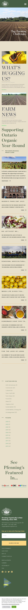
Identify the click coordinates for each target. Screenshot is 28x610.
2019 (7, 435)
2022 (7, 427)
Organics (8, 404)
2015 (7, 446)
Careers (4, 563)
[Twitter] (9, 572)
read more (5, 181)
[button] (25, 4)
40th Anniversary (10, 385)
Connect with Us (7, 556)
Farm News (9, 396)
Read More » (4, 89)
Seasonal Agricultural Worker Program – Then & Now (14, 261)
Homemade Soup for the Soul (14, 321)
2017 (7, 440)
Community (9, 387)
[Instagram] (6, 572)
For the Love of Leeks (13, 351)
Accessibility (5, 565)
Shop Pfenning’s (6, 548)
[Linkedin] (12, 572)
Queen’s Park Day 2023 (13, 201)
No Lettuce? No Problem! (10, 231)
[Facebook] (2, 572)
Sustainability (9, 407)
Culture (8, 390)
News (7, 401)
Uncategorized (10, 412)
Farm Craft (9, 393)
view (22, 210)
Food (7, 398)
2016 (7, 443)
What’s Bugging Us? (13, 73)
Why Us (4, 553)
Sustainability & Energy (12, 409)
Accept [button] (13, 606)
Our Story (5, 551)
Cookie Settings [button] (6, 606)
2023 (7, 424)
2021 (7, 429)
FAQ (3, 568)
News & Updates (6, 560)
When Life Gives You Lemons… (12, 291)
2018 (7, 438)
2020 (7, 432)
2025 (7, 421)
